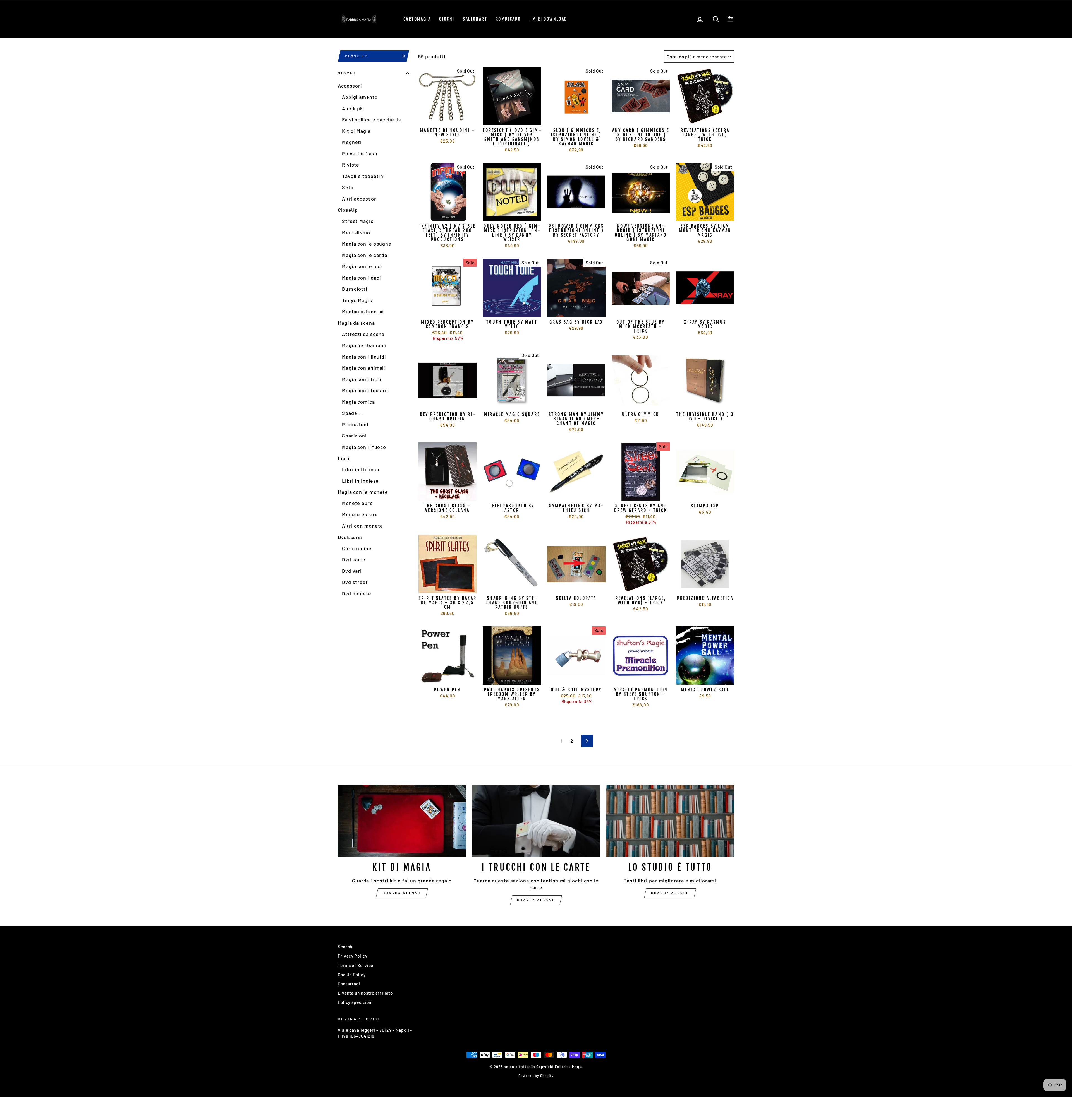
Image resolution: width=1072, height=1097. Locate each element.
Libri (344, 458)
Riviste (350, 165)
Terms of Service (355, 965)
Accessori (350, 86)
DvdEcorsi (350, 537)
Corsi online (357, 548)
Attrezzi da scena (363, 334)
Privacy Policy (352, 955)
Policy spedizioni (355, 1002)
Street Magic (358, 221)
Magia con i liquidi (364, 356)
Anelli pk (352, 108)
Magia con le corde (364, 255)
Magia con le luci (362, 266)
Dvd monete (356, 593)
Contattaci (349, 983)
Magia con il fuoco (364, 447)
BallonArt (475, 19)
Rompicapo (508, 19)
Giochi (446, 19)
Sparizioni (354, 435)
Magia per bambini (364, 345)
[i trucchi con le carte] (536, 821)
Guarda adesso (402, 893)
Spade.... (353, 413)
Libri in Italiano (360, 469)
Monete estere (360, 514)
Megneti (352, 142)
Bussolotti (354, 289)
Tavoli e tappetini (363, 176)
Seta (347, 187)
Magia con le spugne (366, 243)
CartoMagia (417, 19)
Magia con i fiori (361, 379)
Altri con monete (362, 526)
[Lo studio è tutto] (670, 821)
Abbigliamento (360, 97)
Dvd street (355, 582)
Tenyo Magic (357, 300)
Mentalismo (356, 232)
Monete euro (357, 503)
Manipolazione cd (363, 311)
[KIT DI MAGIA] (402, 821)
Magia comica (358, 402)
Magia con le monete (363, 492)
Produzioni (355, 424)
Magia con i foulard (365, 390)
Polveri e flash (359, 153)
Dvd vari (352, 571)
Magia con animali (363, 368)
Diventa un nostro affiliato (365, 992)
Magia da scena (356, 323)
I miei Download (548, 19)
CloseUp (348, 210)
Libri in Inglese (360, 481)
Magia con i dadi (361, 278)
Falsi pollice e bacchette (372, 119)
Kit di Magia (356, 131)
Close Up (356, 56)
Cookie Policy (352, 974)
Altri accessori (360, 199)
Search (345, 946)
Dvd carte (353, 559)
